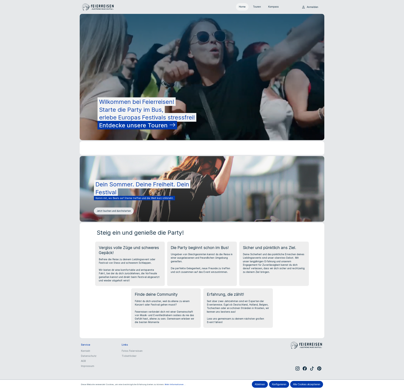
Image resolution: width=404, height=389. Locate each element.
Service (85, 344)
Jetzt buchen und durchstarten (114, 210)
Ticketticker (129, 355)
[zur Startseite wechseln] (98, 7)
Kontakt (85, 350)
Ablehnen (260, 384)
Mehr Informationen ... (175, 384)
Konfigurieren (279, 384)
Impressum (87, 366)
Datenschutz (89, 355)
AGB (83, 360)
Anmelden (312, 7)
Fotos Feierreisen (132, 350)
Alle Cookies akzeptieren (306, 384)
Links (125, 344)
